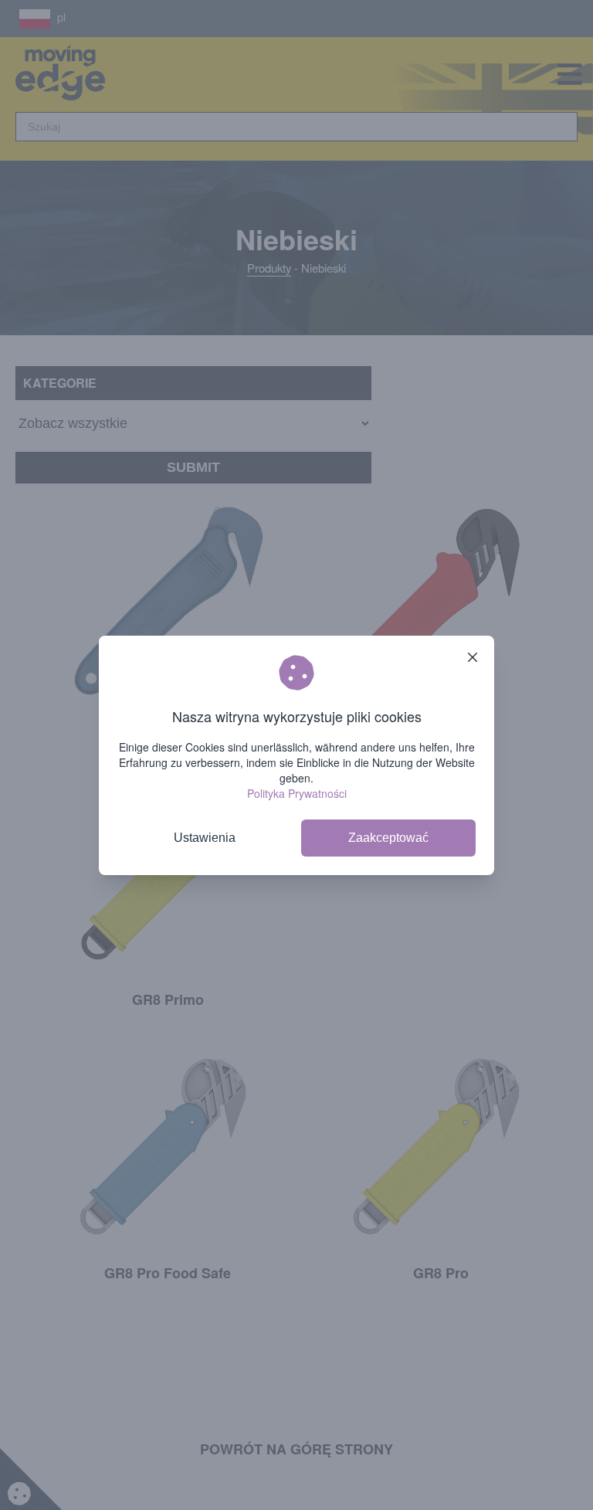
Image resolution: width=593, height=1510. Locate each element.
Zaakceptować (388, 837)
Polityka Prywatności (297, 793)
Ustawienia (205, 837)
